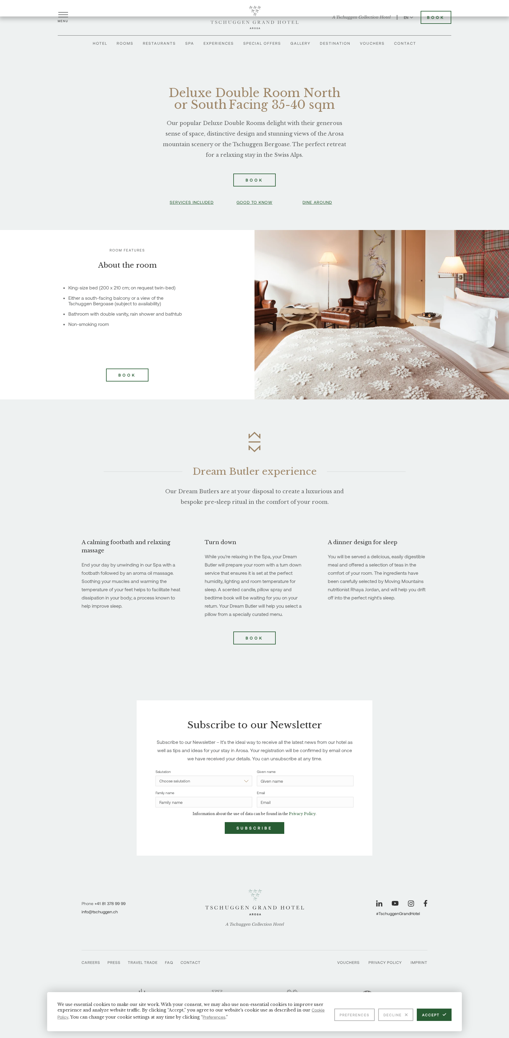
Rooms (125, 43)
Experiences (219, 43)
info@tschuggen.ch (100, 911)
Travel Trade (143, 962)
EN (406, 17)
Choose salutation (174, 781)
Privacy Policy (385, 962)
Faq (169, 962)
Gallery (300, 43)
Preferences (354, 1015)
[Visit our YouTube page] (395, 903)
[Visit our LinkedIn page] (379, 903)
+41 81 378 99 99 (110, 903)
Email (261, 792)
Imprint (419, 962)
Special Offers (262, 43)
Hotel (100, 43)
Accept (430, 1015)
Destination (335, 43)
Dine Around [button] (317, 202)
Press (114, 962)
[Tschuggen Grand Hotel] (254, 17)
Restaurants (159, 43)
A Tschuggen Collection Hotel (361, 17)
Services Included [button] (192, 202)
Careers (91, 962)
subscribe (254, 828)
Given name (266, 771)
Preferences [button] (214, 1016)
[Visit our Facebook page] (425, 903)
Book (436, 17)
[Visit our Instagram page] (411, 903)
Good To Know (254, 202)
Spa (189, 43)
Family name (165, 792)
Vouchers (372, 43)
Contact (405, 43)
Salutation (163, 771)
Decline (393, 1015)
